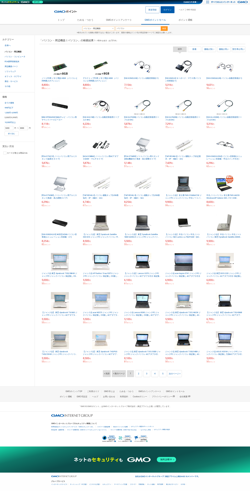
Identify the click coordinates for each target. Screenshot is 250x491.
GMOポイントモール (155, 20)
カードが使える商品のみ (17, 153)
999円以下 (9, 108)
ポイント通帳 (185, 20)
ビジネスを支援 (94, 484)
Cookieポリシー (140, 396)
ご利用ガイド (93, 391)
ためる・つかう (85, 20)
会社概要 (184, 396)
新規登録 (152, 10)
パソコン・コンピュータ (15, 56)
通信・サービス (11, 81)
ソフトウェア (10, 71)
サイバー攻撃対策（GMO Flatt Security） (124, 430)
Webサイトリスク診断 (120, 427)
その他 (7, 86)
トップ (61, 20)
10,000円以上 (10, 122)
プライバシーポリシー (162, 396)
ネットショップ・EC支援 (78, 484)
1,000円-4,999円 (11, 113)
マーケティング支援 (120, 484)
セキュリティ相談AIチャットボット (142, 426)
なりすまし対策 (146, 430)
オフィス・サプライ (13, 76)
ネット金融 (151, 484)
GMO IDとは (109, 391)
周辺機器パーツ (11, 66)
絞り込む (11, 134)
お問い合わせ (109, 396)
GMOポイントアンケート (119, 20)
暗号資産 (160, 484)
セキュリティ (106, 484)
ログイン (167, 10)
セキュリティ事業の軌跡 (162, 429)
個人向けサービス (172, 484)
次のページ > (175, 373)
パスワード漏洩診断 (103, 427)
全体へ (8, 45)
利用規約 (124, 396)
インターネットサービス (59, 484)
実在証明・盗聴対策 (57, 430)
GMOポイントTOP (74, 391)
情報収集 (141, 484)
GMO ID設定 (191, 10)
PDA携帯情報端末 (12, 61)
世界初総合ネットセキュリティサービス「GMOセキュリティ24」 (72, 427)
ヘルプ (181, 10)
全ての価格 (9, 103)
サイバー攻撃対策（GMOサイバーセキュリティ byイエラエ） (87, 430)
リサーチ (133, 484)
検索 (164, 28)
